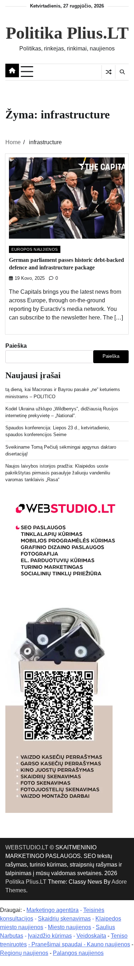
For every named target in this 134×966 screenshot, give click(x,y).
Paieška (16, 346)
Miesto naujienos (69, 927)
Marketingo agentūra (52, 910)
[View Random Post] (108, 72)
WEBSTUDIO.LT (26, 847)
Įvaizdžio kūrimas (50, 936)
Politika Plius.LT (67, 32)
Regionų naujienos (24, 953)
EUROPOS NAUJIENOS (34, 249)
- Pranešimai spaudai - (57, 944)
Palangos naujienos (78, 953)
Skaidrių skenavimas (64, 919)
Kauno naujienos (108, 944)
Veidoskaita (91, 936)
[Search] (122, 72)
